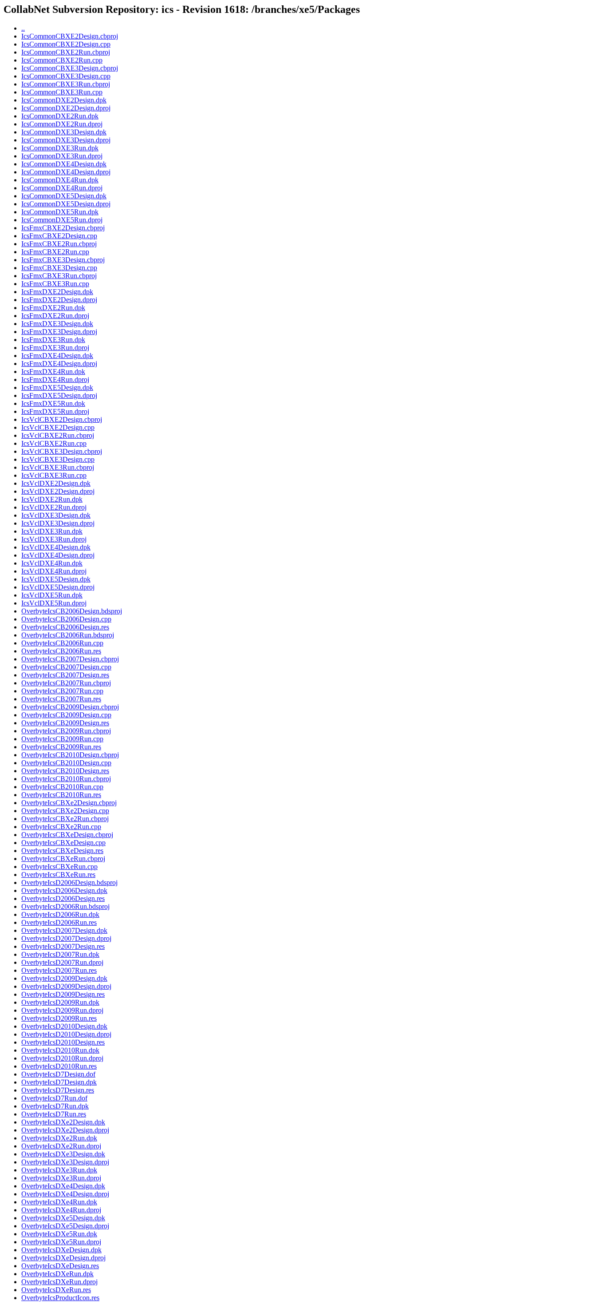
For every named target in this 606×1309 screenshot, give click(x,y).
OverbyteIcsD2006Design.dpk (64, 890)
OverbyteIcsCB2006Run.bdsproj (67, 635)
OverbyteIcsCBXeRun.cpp (59, 866)
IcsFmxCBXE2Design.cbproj (63, 228)
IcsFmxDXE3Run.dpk (53, 339)
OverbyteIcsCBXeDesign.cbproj (67, 834)
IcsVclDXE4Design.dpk (56, 547)
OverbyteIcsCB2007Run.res (61, 699)
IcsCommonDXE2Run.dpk (59, 116)
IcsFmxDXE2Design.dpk (57, 291)
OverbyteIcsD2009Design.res (63, 994)
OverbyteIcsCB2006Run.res (61, 651)
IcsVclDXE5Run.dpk (52, 595)
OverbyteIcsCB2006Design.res (65, 627)
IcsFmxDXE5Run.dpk (53, 403)
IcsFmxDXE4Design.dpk (57, 355)
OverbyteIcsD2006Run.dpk (60, 914)
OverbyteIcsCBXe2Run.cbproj (65, 818)
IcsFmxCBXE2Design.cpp (59, 236)
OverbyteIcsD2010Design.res (63, 1042)
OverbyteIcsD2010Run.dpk (60, 1050)
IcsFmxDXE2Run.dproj (55, 315)
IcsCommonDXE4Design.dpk (63, 164)
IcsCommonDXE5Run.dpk (59, 212)
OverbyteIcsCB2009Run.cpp (62, 739)
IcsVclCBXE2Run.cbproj (57, 435)
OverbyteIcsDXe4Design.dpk (63, 1186)
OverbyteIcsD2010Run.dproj (62, 1058)
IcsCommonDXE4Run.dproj (61, 188)
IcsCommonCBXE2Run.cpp (61, 60)
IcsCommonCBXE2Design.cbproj (69, 36)
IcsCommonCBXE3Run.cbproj (65, 84)
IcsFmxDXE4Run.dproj (55, 379)
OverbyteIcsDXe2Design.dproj (65, 1130)
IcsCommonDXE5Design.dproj (65, 204)
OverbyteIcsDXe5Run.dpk (59, 1234)
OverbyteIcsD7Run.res (53, 1114)
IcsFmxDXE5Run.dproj (55, 411)
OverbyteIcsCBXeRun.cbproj (63, 858)
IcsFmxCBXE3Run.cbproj (59, 275)
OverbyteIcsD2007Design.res (63, 946)
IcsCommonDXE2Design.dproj (65, 108)
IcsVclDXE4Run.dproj (54, 571)
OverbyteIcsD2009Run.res (59, 1018)
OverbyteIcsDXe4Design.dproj (65, 1194)
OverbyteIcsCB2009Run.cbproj (66, 731)
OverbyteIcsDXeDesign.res (60, 1266)
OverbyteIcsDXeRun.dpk (57, 1274)
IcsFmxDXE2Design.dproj (59, 299)
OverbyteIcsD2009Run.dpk (60, 1002)
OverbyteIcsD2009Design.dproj (66, 986)
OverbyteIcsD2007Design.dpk (64, 930)
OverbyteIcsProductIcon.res (60, 1297)
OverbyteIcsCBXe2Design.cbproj (69, 802)
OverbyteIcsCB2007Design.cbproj (70, 659)
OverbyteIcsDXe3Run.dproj (61, 1178)
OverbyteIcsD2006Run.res (59, 922)
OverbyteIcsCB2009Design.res (65, 723)
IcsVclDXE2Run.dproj (54, 507)
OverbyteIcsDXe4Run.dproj (61, 1210)
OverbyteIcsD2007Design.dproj (66, 938)
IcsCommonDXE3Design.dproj (65, 140)
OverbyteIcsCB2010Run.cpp (62, 786)
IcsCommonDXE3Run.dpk (59, 148)
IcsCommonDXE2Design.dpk (63, 100)
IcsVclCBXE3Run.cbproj (57, 467)
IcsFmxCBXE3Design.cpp (59, 267)
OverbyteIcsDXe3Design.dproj (65, 1162)
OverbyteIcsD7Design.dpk (59, 1082)
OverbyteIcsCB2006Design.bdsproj (71, 611)
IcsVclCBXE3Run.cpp (54, 475)
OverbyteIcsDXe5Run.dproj (61, 1242)
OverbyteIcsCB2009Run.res (61, 747)
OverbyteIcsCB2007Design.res (65, 675)
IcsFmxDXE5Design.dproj (59, 395)
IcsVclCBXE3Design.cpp (57, 459)
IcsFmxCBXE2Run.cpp (55, 252)
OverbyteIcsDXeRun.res (56, 1289)
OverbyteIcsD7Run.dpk (55, 1106)
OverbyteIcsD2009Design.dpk (64, 978)
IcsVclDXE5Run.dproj (54, 603)
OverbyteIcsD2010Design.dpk (64, 1026)
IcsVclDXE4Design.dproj (57, 555)
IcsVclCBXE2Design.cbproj (61, 419)
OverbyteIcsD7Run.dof (54, 1098)
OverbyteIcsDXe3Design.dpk (63, 1154)
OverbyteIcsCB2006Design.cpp (66, 619)
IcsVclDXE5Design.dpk (56, 579)
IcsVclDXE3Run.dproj (54, 539)
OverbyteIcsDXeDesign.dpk (61, 1250)
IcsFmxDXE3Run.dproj (55, 347)
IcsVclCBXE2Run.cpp (54, 443)
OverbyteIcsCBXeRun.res (58, 874)
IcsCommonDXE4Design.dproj (65, 172)
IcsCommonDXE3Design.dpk (63, 132)
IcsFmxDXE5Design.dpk (57, 387)
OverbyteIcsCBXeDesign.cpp (63, 842)
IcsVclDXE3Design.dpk (56, 515)
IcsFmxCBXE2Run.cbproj (59, 244)
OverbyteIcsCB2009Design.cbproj (70, 707)
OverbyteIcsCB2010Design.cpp (66, 763)
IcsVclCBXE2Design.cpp (57, 427)
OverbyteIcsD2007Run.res (59, 970)
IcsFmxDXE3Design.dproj (59, 331)
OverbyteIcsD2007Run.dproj (62, 962)
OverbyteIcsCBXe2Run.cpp (61, 826)
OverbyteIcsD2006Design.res (63, 898)
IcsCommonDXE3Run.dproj (61, 156)
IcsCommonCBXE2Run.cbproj (65, 52)
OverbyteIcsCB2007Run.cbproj (66, 683)
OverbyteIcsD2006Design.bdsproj (69, 882)
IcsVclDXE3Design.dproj (57, 523)
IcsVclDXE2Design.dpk (56, 483)
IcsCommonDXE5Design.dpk (63, 196)
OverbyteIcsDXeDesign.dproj (63, 1258)
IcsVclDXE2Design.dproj (57, 491)
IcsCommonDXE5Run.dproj (61, 220)
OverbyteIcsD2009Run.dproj (62, 1010)
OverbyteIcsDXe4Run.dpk (59, 1202)
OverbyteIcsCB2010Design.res (65, 770)
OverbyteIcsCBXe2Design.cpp (65, 810)
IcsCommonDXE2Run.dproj (61, 124)
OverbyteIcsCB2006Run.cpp (62, 643)
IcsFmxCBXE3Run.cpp (55, 283)
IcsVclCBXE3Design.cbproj (61, 451)
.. (23, 28)
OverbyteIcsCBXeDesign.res (62, 850)
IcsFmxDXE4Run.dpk (53, 371)
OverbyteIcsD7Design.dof (58, 1074)
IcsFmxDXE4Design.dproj (59, 363)
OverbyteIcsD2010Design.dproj (66, 1034)
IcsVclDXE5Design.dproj (57, 587)
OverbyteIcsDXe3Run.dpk (59, 1170)
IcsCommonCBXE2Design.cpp (65, 44)
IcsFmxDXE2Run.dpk (53, 307)
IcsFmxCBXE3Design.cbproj (63, 259)
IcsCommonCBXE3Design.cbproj (69, 68)
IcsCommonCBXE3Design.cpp (65, 76)
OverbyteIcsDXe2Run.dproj (61, 1146)
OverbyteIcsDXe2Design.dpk (63, 1122)
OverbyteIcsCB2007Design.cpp (66, 667)
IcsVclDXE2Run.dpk (52, 499)
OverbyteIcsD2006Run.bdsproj (65, 906)
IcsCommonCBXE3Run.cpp (61, 92)
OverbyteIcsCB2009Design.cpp (66, 715)
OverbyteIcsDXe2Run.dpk (59, 1138)
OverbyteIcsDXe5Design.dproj (65, 1226)
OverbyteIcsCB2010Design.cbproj (70, 755)
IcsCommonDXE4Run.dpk (59, 180)
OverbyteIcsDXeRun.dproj (59, 1281)
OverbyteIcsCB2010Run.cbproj (66, 778)
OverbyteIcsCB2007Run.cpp (62, 691)
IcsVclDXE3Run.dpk (52, 531)
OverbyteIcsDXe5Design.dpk (63, 1218)
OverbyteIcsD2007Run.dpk (60, 954)
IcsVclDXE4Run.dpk (52, 563)
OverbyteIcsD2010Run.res (59, 1066)
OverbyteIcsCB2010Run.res (61, 794)
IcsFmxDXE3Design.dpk (57, 323)
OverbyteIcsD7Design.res (57, 1090)
